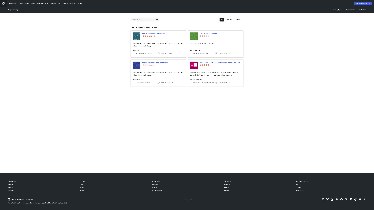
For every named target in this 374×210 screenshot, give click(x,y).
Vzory (82, 190)
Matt (298, 184)
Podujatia (227, 184)
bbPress (299, 187)
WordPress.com (302, 181)
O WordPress (12, 181)
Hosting (10, 187)
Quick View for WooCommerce (155, 63)
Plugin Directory (13, 10)
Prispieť (227, 187)
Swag (226, 190)
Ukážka (82, 181)
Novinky (10, 184)
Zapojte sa (227, 181)
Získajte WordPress (363, 3)
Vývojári (154, 187)
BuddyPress (301, 190)
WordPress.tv (157, 190)
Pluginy (82, 187)
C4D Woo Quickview (208, 34)
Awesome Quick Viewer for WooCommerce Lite (220, 63)
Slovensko (29, 199)
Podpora (155, 184)
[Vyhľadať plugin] (157, 19)
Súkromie (11, 190)
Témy (81, 184)
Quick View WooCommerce (153, 34)
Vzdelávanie (156, 181)
